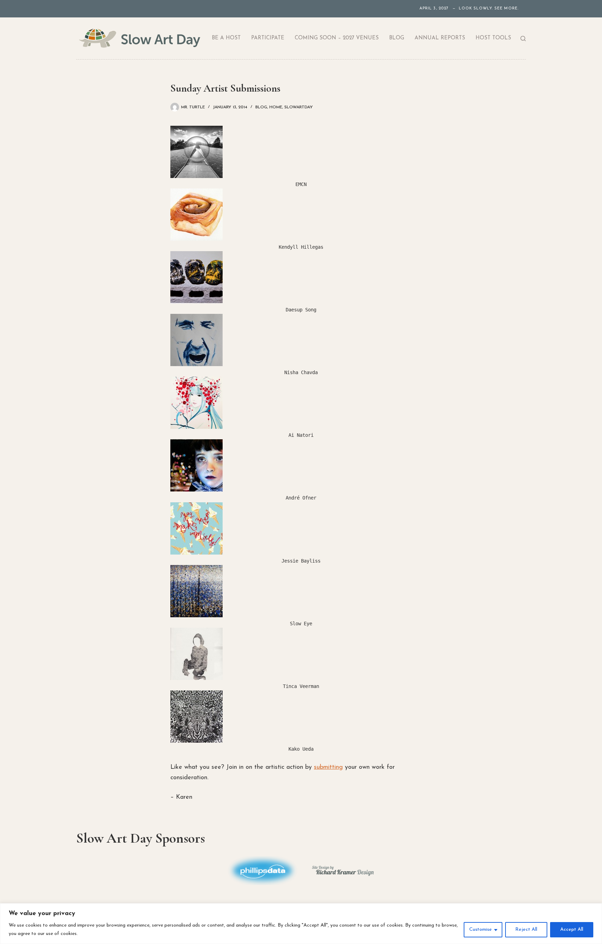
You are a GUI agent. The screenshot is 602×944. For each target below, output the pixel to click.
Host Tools (493, 38)
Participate (267, 38)
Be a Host (226, 38)
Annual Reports (440, 38)
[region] (301, 923)
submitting (328, 767)
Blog (396, 38)
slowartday (298, 107)
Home (275, 107)
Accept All (571, 929)
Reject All (526, 929)
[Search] (523, 38)
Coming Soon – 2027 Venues (337, 38)
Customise (480, 929)
